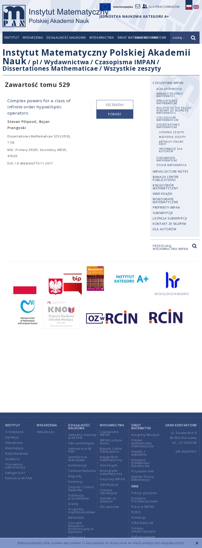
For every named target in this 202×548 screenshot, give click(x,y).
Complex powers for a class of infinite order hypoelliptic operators (38, 107)
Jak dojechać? (186, 451)
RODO (136, 512)
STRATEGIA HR (142, 523)
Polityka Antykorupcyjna (143, 529)
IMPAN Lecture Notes (170, 171)
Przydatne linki (142, 471)
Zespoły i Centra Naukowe (81, 488)
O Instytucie (14, 432)
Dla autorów (164, 229)
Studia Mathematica (171, 165)
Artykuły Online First (171, 143)
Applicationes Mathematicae (166, 102)
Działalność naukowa (66, 37)
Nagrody (75, 476)
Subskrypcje (163, 213)
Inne (135, 486)
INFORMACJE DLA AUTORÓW (170, 150)
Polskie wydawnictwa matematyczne (142, 443)
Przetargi (138, 517)
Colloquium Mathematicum (167, 119)
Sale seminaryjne (81, 443)
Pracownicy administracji (15, 465)
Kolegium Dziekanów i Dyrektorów (140, 463)
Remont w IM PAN (18, 478)
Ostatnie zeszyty (171, 132)
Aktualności (14, 443)
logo (55, 16)
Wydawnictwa (101, 37)
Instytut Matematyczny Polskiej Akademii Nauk (96, 57)
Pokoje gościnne (144, 493)
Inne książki (162, 194)
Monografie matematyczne (165, 200)
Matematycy (14, 448)
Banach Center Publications (166, 178)
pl (35, 62)
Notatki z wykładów (139, 453)
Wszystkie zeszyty (132, 68)
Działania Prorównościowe (144, 499)
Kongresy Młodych (145, 435)
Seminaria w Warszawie (77, 458)
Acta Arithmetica (169, 89)
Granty (73, 504)
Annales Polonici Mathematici (169, 95)
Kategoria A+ (15, 473)
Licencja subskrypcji (170, 218)
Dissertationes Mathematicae (50, 68)
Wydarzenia (33, 37)
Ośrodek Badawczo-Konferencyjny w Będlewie (81, 527)
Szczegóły (115, 105)
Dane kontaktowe (181, 425)
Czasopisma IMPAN (125, 62)
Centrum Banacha (82, 471)
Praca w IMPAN (142, 507)
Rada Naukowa (16, 453)
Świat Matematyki (141, 426)
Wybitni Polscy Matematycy (142, 478)
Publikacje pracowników (78, 496)
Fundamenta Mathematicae (166, 159)
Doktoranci (76, 537)
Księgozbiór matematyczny (165, 186)
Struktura (12, 459)
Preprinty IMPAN (166, 207)
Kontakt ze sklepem (169, 224)
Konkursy (75, 482)
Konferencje (77, 465)
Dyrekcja (12, 437)
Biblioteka (76, 517)
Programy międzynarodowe (81, 510)
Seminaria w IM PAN (79, 450)
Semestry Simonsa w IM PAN (82, 436)
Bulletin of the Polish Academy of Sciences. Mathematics (173, 110)
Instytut (11, 37)
